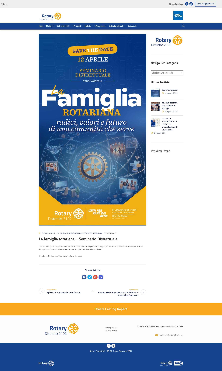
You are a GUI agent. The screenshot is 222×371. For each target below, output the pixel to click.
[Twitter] (89, 277)
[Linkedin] (101, 277)
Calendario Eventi (116, 26)
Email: (171, 335)
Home (41, 26)
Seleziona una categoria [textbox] (162, 73)
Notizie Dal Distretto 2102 (78, 233)
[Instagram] (191, 4)
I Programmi (100, 26)
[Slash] (92, 291)
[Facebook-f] (186, 4)
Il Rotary (49, 26)
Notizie (88, 26)
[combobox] (167, 72)
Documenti (132, 26)
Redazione (97, 233)
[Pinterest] (95, 277)
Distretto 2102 (63, 26)
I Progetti (77, 26)
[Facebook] (84, 277)
